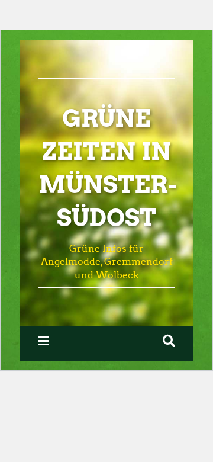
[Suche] (169, 340)
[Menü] (43, 340)
